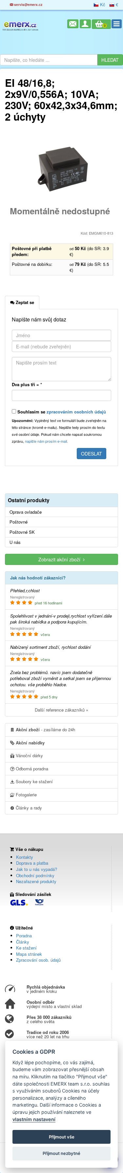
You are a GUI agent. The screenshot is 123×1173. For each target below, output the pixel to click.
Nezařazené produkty (36, 881)
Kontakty (24, 857)
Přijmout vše (61, 1136)
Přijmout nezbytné (61, 1153)
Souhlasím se (61, 412)
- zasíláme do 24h (45, 729)
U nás (15, 542)
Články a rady (28, 808)
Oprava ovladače (26, 512)
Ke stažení (26, 948)
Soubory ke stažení (33, 781)
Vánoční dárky (28, 755)
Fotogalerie (25, 794)
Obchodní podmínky (35, 875)
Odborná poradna (31, 768)
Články (22, 942)
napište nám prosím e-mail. (46, 441)
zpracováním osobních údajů (76, 412)
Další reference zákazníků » (61, 710)
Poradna (24, 935)
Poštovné (19, 522)
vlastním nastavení (33, 1119)
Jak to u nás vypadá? (36, 869)
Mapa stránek (29, 954)
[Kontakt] (72, 23)
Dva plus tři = (27, 384)
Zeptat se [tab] (24, 302)
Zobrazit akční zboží (60, 559)
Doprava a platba (32, 863)
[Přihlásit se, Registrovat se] (85, 23)
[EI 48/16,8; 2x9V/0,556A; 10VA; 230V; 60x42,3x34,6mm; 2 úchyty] (61, 168)
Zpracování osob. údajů (38, 960)
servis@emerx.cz (27, 4)
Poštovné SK (22, 532)
